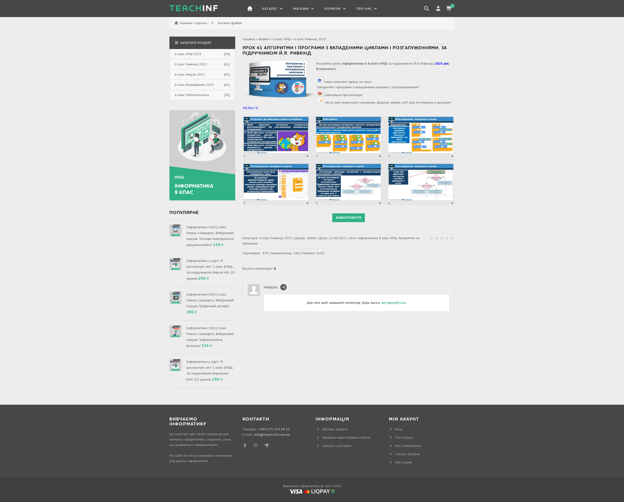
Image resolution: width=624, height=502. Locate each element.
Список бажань (407, 454)
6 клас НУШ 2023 (188, 54)
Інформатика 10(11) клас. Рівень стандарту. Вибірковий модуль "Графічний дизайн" (210, 300)
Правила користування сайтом (346, 437)
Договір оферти (335, 429)
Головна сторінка (193, 23)
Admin (311, 238)
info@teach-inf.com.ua (272, 435)
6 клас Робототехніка (192, 95)
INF (194, 8)
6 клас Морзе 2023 (190, 74)
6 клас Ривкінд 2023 (310, 39)
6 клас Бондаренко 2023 (194, 85)
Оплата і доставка (336, 446)
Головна (249, 39)
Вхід (398, 429)
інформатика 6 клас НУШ (377, 238)
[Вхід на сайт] (283, 287)
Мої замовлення (408, 446)
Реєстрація (404, 437)
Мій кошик (403, 462)
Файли (264, 39)
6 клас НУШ (281, 39)
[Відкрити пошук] (426, 8)
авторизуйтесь (393, 303)
